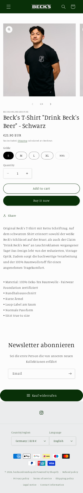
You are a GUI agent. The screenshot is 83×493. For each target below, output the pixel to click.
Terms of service (42, 478)
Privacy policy (21, 478)
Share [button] (12, 215)
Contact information (52, 484)
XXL (64, 156)
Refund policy (70, 472)
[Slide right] (50, 104)
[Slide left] (32, 104)
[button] (8, 6)
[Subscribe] (70, 374)
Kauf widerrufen (44, 395)
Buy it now (41, 200)
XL (47, 155)
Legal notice (29, 484)
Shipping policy (65, 478)
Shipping (22, 140)
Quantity (8, 165)
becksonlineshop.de (24, 472)
